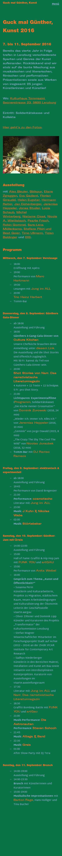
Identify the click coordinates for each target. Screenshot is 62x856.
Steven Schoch (44, 728)
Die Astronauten (30, 722)
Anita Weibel (46, 571)
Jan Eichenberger (27, 204)
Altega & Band (33, 737)
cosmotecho (42, 499)
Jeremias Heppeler (33, 423)
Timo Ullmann (32, 233)
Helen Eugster (29, 200)
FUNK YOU (27, 562)
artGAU (48, 562)
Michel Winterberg (15, 214)
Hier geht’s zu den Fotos (22, 128)
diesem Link (45, 348)
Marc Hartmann (29, 279)
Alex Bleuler (18, 192)
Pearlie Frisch (38, 221)
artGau (32, 712)
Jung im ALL (41, 289)
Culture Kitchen (26, 340)
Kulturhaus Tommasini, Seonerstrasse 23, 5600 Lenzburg (29, 101)
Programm (22, 402)
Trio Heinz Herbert (28, 297)
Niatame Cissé (33, 217)
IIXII (28, 237)
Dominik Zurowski (33, 411)
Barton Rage (23, 800)
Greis (19, 540)
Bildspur (36, 192)
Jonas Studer (29, 208)
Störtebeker (31, 524)
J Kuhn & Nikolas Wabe (31, 513)
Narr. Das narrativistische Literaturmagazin (34, 697)
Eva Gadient (28, 196)
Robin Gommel (14, 225)
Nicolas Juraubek (40, 444)
